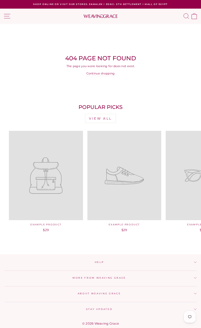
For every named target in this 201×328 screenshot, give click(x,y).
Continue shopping (100, 73)
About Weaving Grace (99, 293)
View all (100, 118)
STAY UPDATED (99, 309)
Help (99, 262)
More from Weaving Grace (99, 277)
